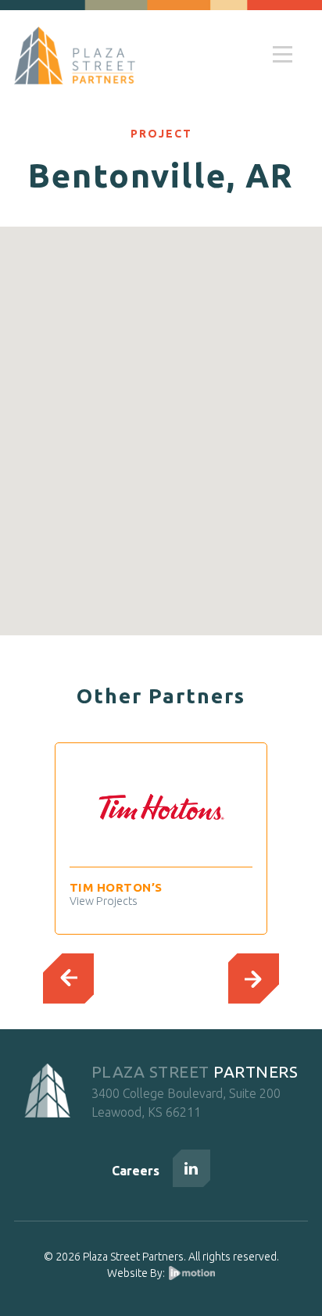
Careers (135, 1171)
